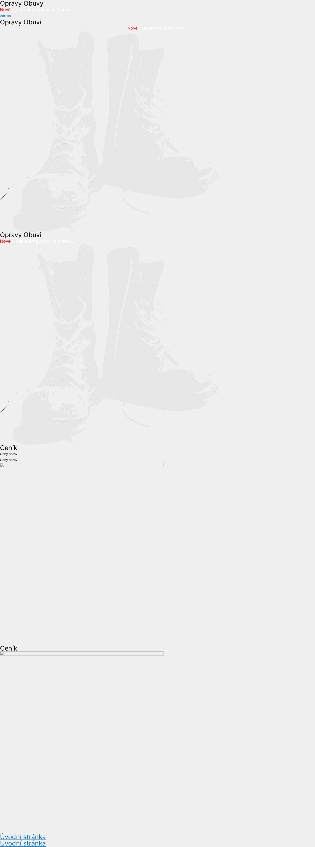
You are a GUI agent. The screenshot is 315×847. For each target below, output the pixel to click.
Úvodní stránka (23, 837)
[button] (5, 16)
